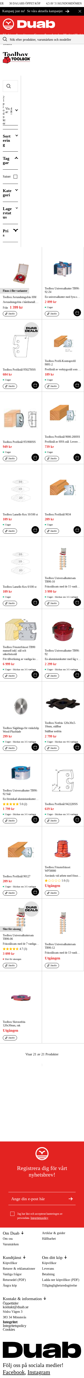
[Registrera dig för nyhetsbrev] (71, 1198)
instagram (39, 1372)
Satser (7, 176)
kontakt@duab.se (15, 1307)
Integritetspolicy (39, 1218)
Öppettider (10, 1303)
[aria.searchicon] (5, 39)
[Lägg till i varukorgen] (77, 312)
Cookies (9, 1329)
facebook (14, 1372)
